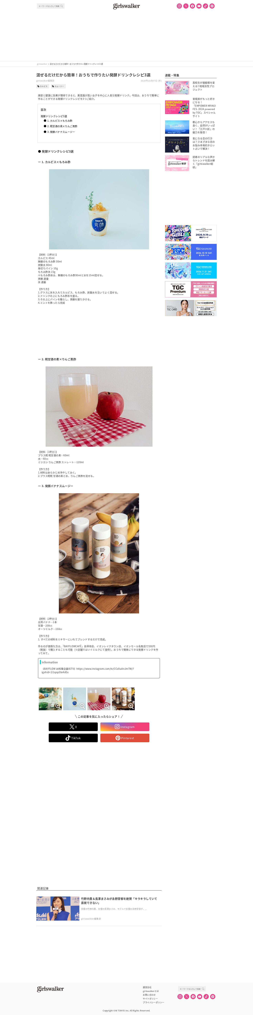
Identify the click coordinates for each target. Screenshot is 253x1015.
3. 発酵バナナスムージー (61, 131)
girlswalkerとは (151, 991)
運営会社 (147, 987)
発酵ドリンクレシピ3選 (54, 116)
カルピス (44, 86)
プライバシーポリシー (153, 1002)
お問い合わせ (149, 995)
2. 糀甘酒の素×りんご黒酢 (62, 126)
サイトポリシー (150, 999)
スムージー (59, 86)
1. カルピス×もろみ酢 (59, 120)
